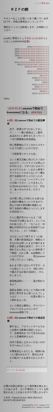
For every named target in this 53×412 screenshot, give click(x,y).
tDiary (36, 405)
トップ (38, 3)
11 (45, 47)
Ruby (34, 407)
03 (25, 49)
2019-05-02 (15, 108)
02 (23, 49)
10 (43, 47)
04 (28, 49)
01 (20, 49)
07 (35, 47)
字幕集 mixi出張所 (33, 38)
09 (40, 47)
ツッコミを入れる (16, 370)
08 (38, 47)
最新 (43, 3)
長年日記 (36, 112)
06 (33, 47)
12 (48, 47)
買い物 (13, 120)
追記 (47, 3)
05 (30, 49)
